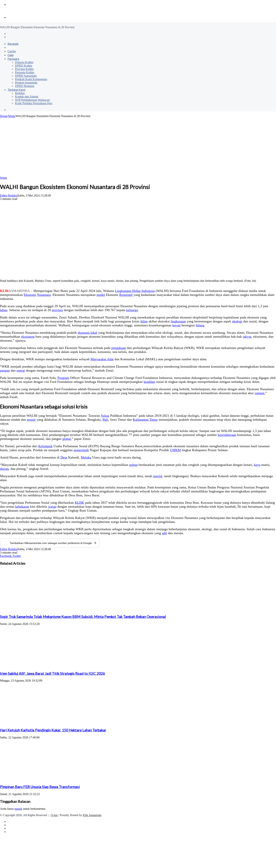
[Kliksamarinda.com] (13, 11)
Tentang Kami (16, 89)
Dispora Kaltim (24, 62)
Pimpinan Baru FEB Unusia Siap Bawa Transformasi (40, 787)
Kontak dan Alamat (26, 96)
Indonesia (148, 291)
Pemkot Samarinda (26, 82)
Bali (105, 419)
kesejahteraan (227, 435)
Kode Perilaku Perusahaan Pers (33, 103)
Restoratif (126, 295)
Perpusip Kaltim (24, 72)
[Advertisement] (138, 146)
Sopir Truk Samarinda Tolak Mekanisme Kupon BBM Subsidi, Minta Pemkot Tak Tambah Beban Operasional (83, 617)
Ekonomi (30, 295)
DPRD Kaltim (23, 65)
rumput (259, 393)
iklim (144, 321)
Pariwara (13, 58)
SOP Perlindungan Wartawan (32, 99)
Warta (12, 47)
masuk (18, 808)
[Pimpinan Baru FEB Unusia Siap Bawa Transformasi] (36, 779)
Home (3, 116)
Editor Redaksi (9, 195)
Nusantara (44, 295)
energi (21, 370)
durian (4, 469)
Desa (63, 457)
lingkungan (178, 321)
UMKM (175, 450)
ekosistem (28, 336)
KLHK (79, 502)
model (101, 295)
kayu (257, 465)
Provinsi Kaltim (24, 69)
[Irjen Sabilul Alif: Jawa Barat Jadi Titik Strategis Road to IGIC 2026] (36, 666)
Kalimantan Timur (145, 419)
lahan (3, 310)
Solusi (105, 415)
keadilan (149, 382)
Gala (11, 55)
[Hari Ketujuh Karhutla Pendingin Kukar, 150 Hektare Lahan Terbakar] (36, 722)
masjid (157, 476)
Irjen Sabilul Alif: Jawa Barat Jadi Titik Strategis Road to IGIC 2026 (52, 673)
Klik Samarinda (92, 815)
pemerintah (81, 450)
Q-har (54, 815)
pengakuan (118, 348)
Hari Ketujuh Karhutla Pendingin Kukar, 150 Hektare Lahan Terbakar (53, 730)
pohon (133, 465)
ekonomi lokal (87, 332)
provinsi (57, 310)
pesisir (31, 419)
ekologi (237, 321)
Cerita (12, 51)
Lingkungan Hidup (128, 291)
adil (164, 533)
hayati (176, 325)
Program (63, 378)
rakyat (247, 336)
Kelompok (45, 446)
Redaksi (20, 93)
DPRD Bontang (24, 86)
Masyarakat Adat (102, 359)
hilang (200, 325)
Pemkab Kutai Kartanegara (31, 79)
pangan (5, 370)
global (66, 439)
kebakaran (22, 506)
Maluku (86, 457)
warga (52, 506)
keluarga (132, 310)
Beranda (13, 43)
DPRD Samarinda (26, 75)
